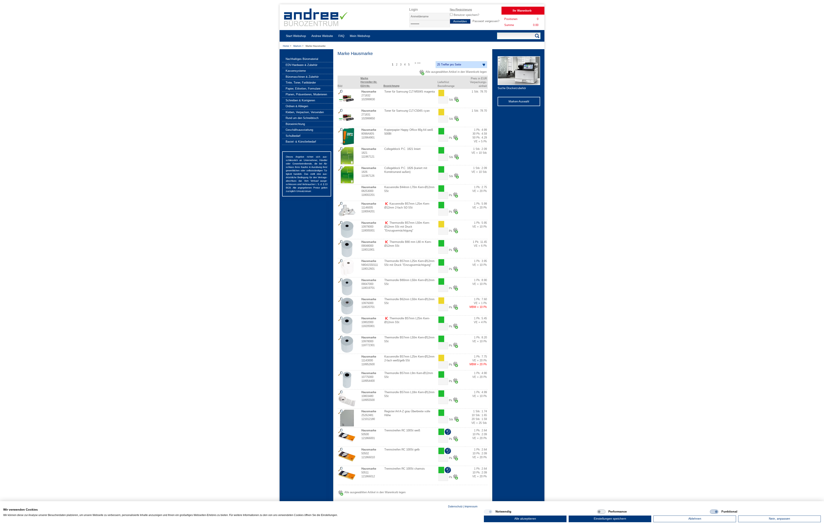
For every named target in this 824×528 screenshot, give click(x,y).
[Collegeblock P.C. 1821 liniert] (347, 155)
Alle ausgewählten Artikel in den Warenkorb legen (456, 71)
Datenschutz (455, 506)
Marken (297, 46)
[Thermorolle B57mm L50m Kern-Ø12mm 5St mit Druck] (347, 229)
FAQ (341, 36)
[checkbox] (488, 512)
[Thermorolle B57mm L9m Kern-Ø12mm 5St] (347, 379)
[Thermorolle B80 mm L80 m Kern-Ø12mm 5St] (347, 248)
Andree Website (322, 36)
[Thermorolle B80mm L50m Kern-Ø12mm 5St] (347, 286)
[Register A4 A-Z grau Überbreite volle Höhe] (347, 418)
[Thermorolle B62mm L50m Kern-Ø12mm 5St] (347, 306)
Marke (364, 78)
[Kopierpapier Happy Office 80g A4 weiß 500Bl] (347, 136)
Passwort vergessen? (486, 21)
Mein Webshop (360, 36)
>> (419, 63)
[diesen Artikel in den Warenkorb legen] (456, 99)
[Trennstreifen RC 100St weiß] (347, 437)
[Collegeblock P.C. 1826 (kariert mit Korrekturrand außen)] (347, 174)
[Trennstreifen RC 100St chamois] (347, 475)
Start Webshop (296, 36)
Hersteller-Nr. (368, 82)
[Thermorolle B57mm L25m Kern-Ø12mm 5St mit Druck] (347, 267)
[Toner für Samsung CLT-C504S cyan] (347, 117)
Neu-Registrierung (461, 9)
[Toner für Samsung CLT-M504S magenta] (347, 98)
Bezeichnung (391, 85)
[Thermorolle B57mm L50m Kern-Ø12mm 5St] (347, 344)
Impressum (471, 506)
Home (286, 46)
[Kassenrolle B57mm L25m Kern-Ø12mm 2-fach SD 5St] (347, 210)
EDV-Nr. (365, 85)
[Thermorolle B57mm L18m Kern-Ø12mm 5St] (347, 399)
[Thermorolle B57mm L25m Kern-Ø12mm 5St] (347, 325)
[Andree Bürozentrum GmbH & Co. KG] (316, 24)
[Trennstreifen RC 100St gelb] (347, 456)
